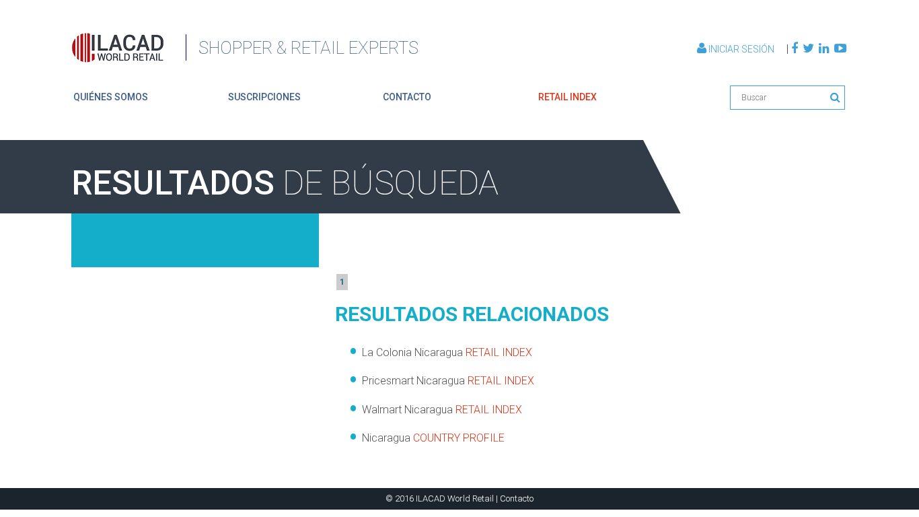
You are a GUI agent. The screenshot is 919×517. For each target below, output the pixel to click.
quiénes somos (110, 97)
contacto (407, 97)
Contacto (517, 498)
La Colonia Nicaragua (447, 352)
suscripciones (264, 97)
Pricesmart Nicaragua (448, 380)
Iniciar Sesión (741, 49)
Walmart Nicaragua (442, 409)
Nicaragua (433, 438)
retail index (567, 97)
